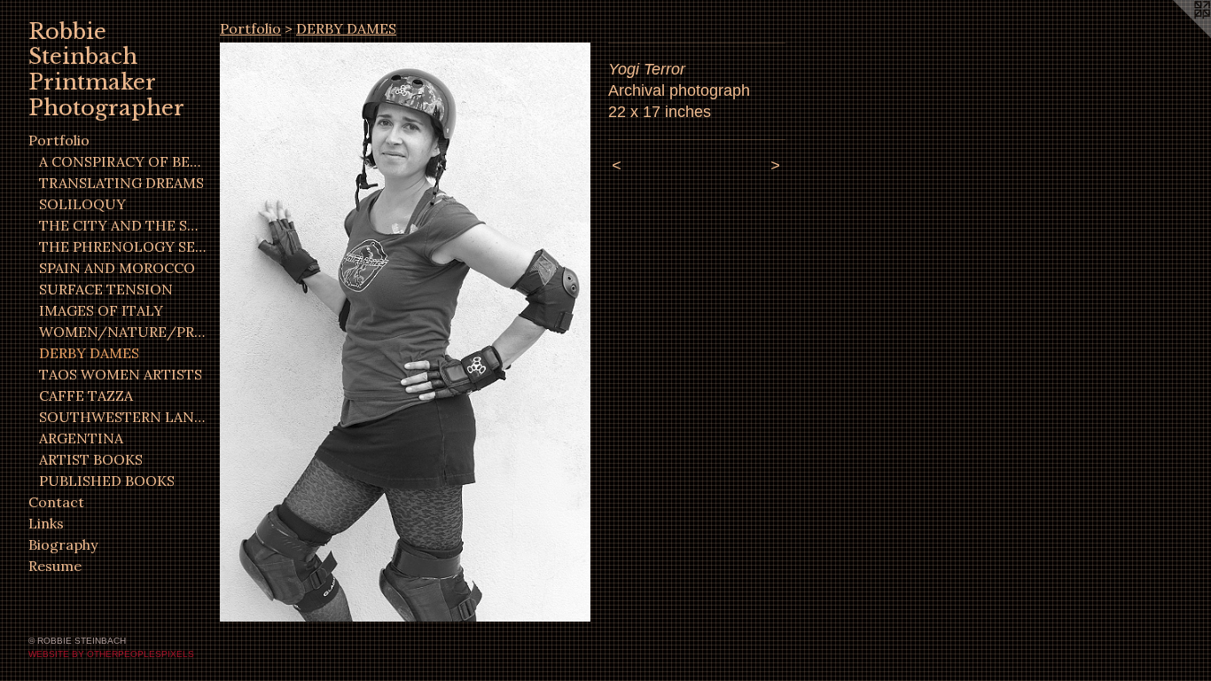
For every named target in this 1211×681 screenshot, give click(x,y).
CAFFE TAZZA (86, 395)
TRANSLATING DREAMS (121, 183)
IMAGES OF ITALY (101, 310)
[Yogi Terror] (405, 332)
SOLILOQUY (82, 204)
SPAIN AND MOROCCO (117, 268)
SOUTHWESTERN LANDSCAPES (122, 417)
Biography (63, 544)
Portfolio (59, 140)
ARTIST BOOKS (91, 459)
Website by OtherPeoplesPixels (111, 654)
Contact (56, 502)
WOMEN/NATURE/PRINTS (122, 331)
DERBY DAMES (89, 353)
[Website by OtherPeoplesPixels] (1175, 35)
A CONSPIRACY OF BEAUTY (122, 161)
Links (46, 523)
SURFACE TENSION (106, 289)
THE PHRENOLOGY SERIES (122, 246)
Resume (55, 566)
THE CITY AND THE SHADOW (122, 225)
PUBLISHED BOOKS (107, 480)
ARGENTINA (81, 438)
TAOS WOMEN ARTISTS (120, 374)
